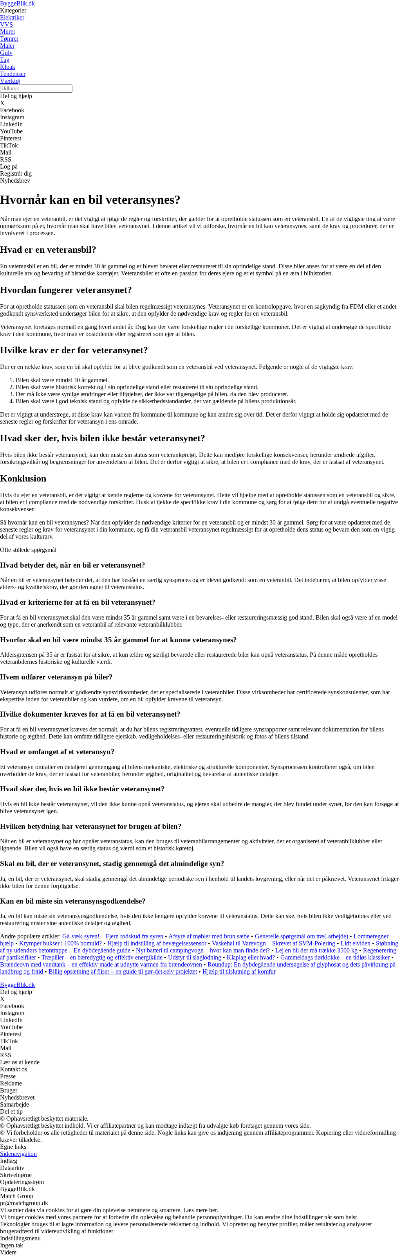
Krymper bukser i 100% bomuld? (60, 943)
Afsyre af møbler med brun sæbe (208, 936)
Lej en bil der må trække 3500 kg (316, 950)
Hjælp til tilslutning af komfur (239, 971)
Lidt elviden (355, 943)
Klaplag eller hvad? (251, 957)
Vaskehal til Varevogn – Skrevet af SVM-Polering (273, 943)
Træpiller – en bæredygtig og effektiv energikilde (102, 957)
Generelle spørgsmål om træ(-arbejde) (301, 936)
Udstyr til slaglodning (194, 957)
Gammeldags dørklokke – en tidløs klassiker (335, 957)
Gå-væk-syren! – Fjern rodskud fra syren (112, 936)
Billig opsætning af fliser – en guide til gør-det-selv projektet (123, 971)
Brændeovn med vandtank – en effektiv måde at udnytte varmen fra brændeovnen (102, 964)
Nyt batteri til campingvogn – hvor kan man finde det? (203, 950)
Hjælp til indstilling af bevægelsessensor (156, 943)
